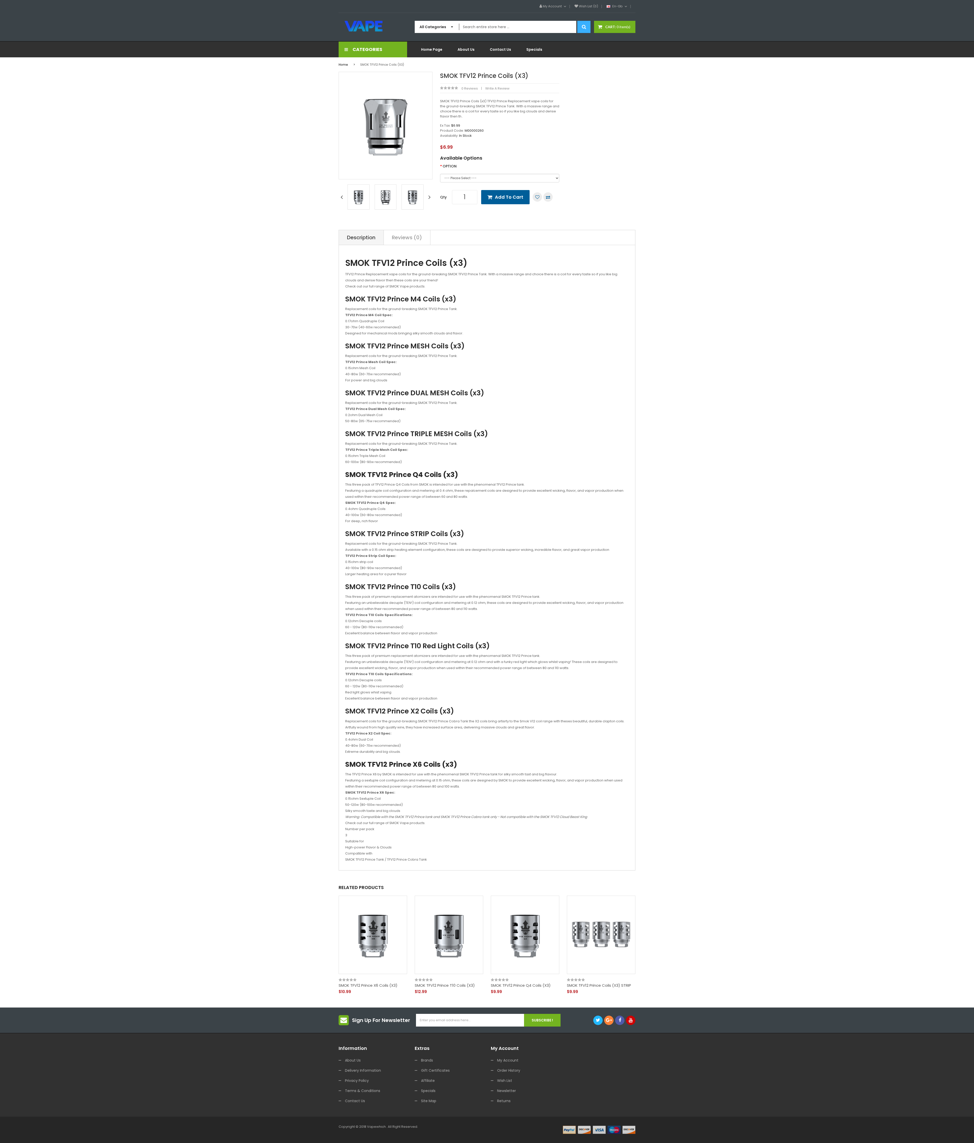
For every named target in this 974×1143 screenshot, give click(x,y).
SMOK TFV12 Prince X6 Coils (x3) (368, 985)
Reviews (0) (407, 237)
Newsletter (506, 1090)
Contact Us (355, 1100)
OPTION (450, 166)
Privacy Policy (357, 1080)
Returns (504, 1100)
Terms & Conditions (362, 1090)
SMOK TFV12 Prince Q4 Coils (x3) (521, 985)
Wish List (504, 1080)
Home (343, 64)
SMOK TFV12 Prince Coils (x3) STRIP (599, 985)
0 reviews (469, 88)
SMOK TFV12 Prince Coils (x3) (382, 64)
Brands (427, 1060)
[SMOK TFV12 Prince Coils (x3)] (358, 196)
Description (361, 237)
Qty (443, 197)
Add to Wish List (537, 197)
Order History (508, 1070)
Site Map (428, 1100)
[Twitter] (598, 1020)
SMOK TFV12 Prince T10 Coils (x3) (445, 985)
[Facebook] (619, 1020)
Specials (428, 1090)
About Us (353, 1060)
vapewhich (376, 1126)
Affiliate (428, 1080)
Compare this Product (548, 197)
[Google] (609, 1020)
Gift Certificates (435, 1070)
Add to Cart (509, 197)
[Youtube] (630, 1020)
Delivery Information (363, 1070)
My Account (507, 1060)
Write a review (497, 88)
